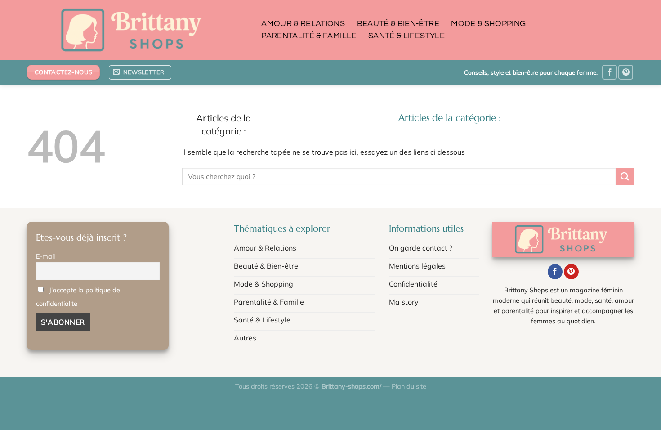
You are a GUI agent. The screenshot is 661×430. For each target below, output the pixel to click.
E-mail (45, 256)
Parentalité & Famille (308, 36)
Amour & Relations (303, 24)
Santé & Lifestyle (406, 36)
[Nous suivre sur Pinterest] (625, 72)
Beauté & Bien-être (398, 24)
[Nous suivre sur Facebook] (609, 72)
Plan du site (409, 386)
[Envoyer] (625, 176)
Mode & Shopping (488, 24)
